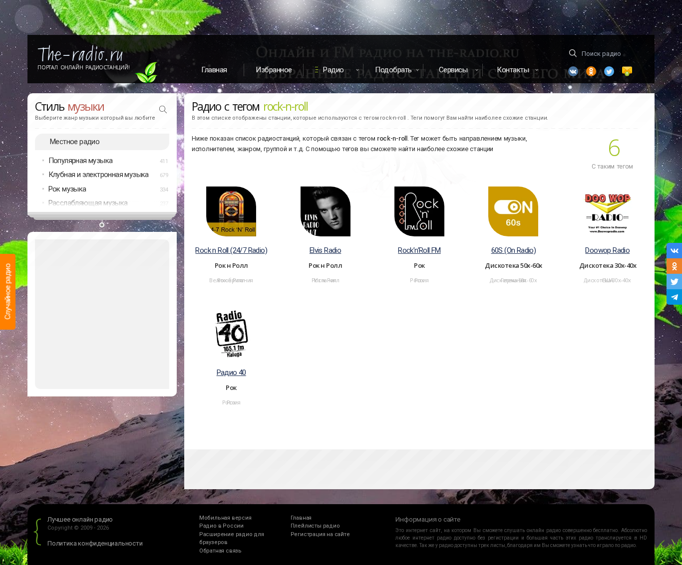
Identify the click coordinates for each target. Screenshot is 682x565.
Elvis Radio (325, 250)
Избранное (274, 69)
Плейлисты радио (315, 526)
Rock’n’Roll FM (419, 250)
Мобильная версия (225, 518)
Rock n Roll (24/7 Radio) (231, 250)
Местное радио (74, 141)
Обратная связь (220, 551)
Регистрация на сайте (320, 534)
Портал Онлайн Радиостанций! (83, 67)
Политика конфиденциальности (95, 543)
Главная (214, 69)
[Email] (627, 71)
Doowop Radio (607, 250)
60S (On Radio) (513, 250)
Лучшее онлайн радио (80, 519)
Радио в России (221, 526)
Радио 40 (231, 372)
